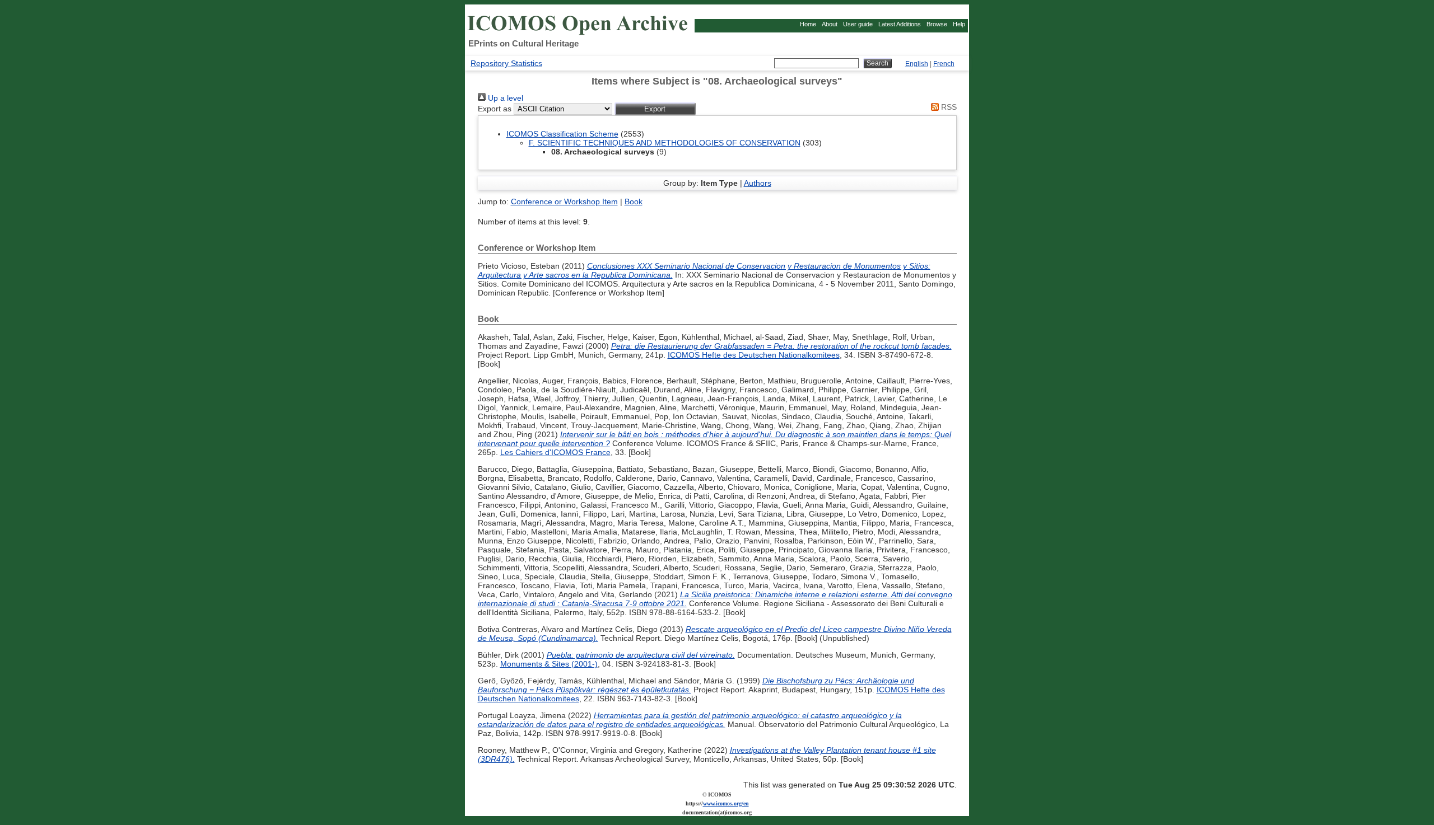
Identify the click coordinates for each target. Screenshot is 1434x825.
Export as (494, 108)
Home (808, 24)
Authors (757, 183)
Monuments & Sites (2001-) (549, 663)
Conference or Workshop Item (564, 201)
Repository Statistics (506, 63)
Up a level (504, 97)
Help (959, 24)
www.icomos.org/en (726, 803)
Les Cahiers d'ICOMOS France (555, 452)
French (944, 64)
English (916, 64)
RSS (948, 106)
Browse (936, 24)
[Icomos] (579, 34)
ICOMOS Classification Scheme (562, 133)
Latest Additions (899, 24)
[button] (655, 108)
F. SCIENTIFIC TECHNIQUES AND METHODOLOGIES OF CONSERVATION (664, 142)
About (829, 24)
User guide (858, 24)
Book (633, 201)
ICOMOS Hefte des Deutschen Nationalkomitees (754, 354)
